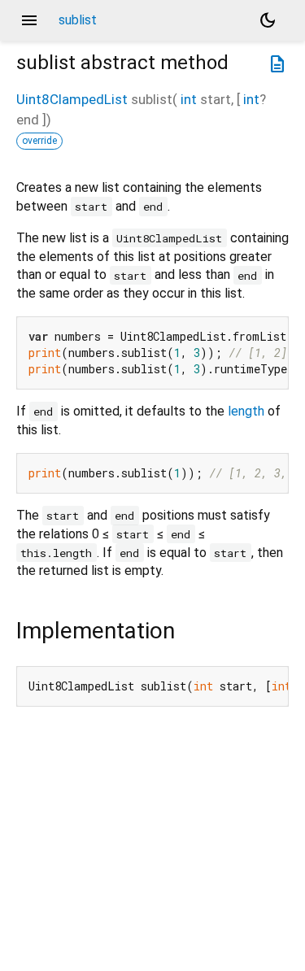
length (246, 411)
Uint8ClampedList (72, 99)
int (189, 99)
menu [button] (29, 20)
